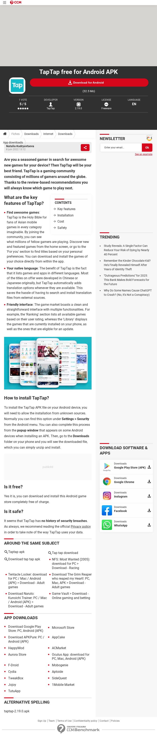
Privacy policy (81, 526)
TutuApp (14, 691)
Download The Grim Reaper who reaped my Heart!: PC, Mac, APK (72, 579)
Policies (115, 720)
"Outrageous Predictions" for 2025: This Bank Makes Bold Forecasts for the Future (126, 280)
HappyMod (16, 648)
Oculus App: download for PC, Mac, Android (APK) (70, 657)
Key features (66, 209)
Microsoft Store (63, 628)
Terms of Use (64, 720)
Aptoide (57, 672)
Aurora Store (17, 654)
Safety (62, 228)
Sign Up (42, 720)
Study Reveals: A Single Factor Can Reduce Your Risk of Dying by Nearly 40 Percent (126, 250)
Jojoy (12, 685)
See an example (143, 154)
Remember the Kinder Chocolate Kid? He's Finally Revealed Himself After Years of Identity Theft (127, 265)
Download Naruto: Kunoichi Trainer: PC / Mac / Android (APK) (27, 598)
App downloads (13, 142)
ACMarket (59, 648)
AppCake (58, 637)
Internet (48, 134)
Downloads (31, 134)
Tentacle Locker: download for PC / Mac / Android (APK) (27, 579)
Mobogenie (60, 665)
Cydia (12, 672)
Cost (60, 221)
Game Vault (60, 594)
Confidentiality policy (85, 720)
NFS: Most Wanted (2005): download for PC (71, 561)
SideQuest (59, 678)
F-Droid (13, 665)
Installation (65, 215)
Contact (104, 720)
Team (52, 720)
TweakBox (15, 678)
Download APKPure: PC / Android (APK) (26, 639)
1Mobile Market (63, 685)
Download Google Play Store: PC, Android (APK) (25, 629)
